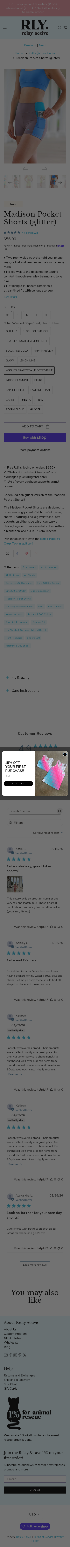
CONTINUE (18, 784)
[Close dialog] (64, 754)
